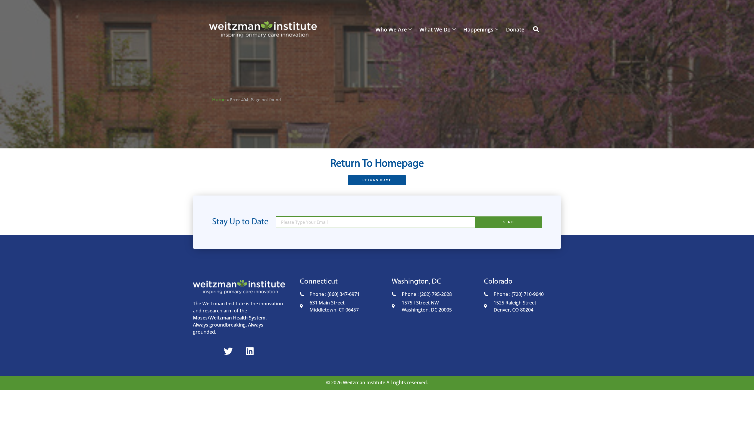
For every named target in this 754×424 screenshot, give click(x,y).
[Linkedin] (250, 351)
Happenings (478, 29)
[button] (536, 29)
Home (219, 99)
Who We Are (391, 29)
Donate (515, 29)
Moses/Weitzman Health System (229, 317)
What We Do (435, 29)
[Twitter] (228, 351)
